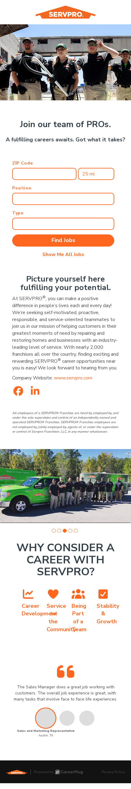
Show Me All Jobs (63, 254)
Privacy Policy (113, 772)
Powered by (44, 772)
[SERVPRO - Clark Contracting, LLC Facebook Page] (18, 391)
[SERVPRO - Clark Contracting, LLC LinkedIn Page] (35, 391)
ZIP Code (22, 163)
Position (22, 188)
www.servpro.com (73, 378)
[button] (54, 531)
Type (17, 213)
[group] (65, 486)
